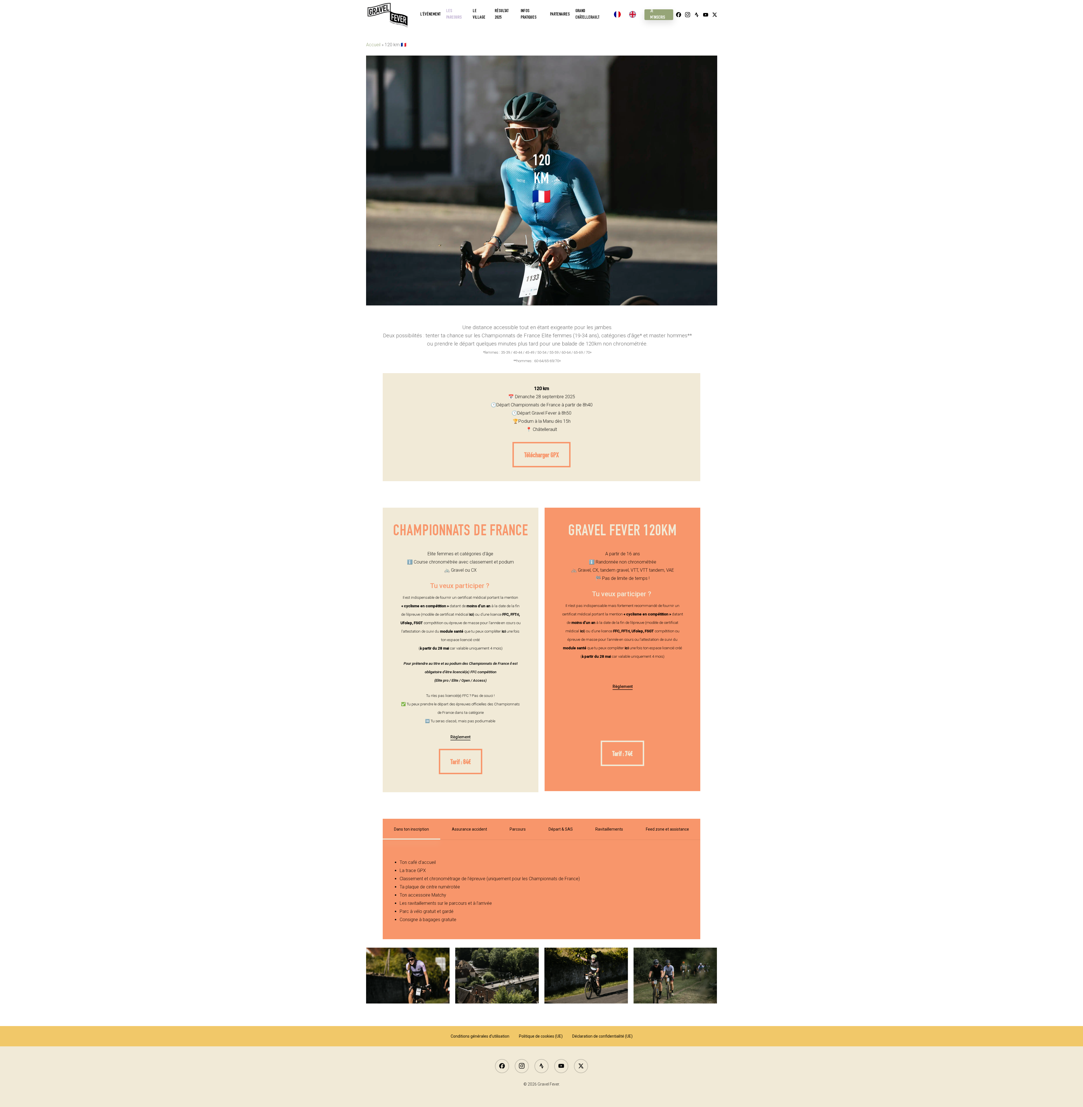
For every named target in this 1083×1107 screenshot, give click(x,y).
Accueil (373, 44)
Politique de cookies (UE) (541, 1036)
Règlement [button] (460, 737)
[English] (634, 14)
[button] (541, 454)
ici (471, 614)
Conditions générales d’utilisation (480, 1036)
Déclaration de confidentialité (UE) (602, 1036)
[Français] (618, 14)
